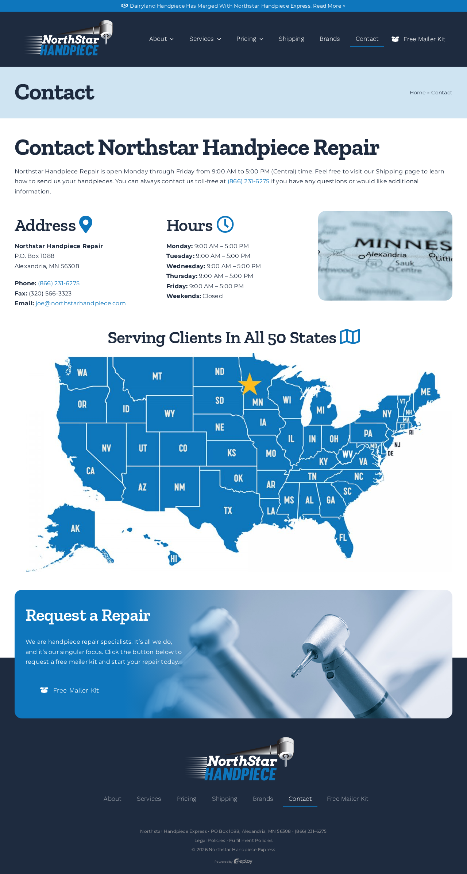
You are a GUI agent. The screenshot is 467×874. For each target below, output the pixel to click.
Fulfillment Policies (251, 840)
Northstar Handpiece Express (242, 849)
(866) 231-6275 (248, 181)
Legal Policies (209, 840)
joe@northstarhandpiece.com (81, 303)
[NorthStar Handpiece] (65, 22)
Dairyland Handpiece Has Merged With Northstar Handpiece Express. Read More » (238, 6)
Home (418, 92)
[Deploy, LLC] (243, 861)
